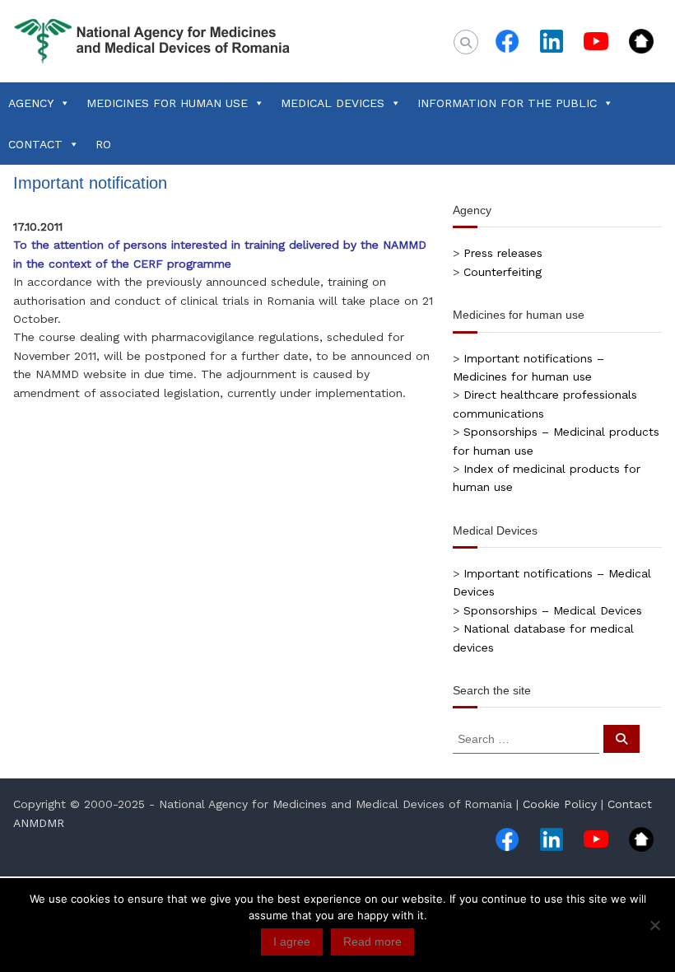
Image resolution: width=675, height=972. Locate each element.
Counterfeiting (502, 271)
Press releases (502, 252)
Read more (372, 941)
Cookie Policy (560, 804)
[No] (654, 925)
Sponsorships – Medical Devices (552, 610)
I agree (291, 941)
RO (103, 144)
